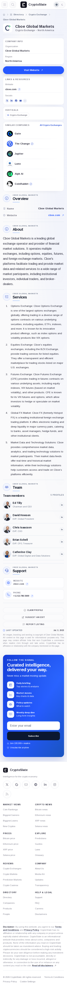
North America (13, 61)
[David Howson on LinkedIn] (62, 517)
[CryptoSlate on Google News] (16, 784)
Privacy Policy (31, 930)
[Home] (4, 14)
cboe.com (54, 215)
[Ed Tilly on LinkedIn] (62, 505)
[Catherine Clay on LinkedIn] (62, 554)
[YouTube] (20, 101)
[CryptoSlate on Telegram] (36, 784)
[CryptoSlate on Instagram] (55, 784)
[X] (7, 101)
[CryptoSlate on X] (7, 784)
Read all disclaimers (42, 965)
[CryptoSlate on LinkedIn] (45, 784)
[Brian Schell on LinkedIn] (62, 542)
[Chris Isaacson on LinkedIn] (62, 529)
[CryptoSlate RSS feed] (7, 794)
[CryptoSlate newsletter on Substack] (26, 784)
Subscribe (33, 736)
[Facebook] (16, 101)
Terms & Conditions (54, 977)
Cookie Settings (27, 981)
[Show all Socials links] (25, 101)
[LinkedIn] (11, 101)
